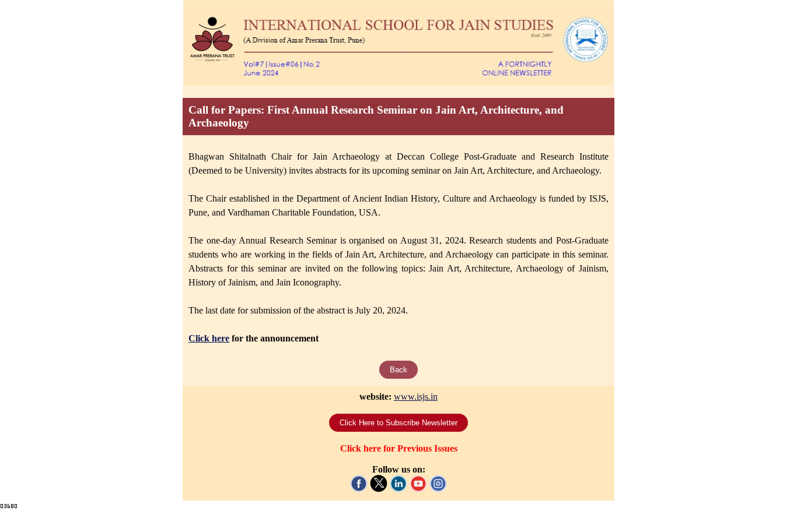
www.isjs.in (416, 396)
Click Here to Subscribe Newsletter (398, 422)
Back (398, 369)
